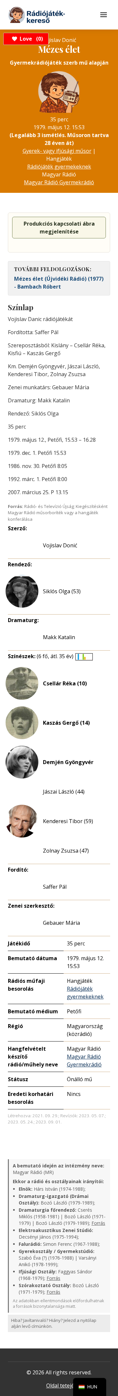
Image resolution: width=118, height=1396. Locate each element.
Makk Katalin (59, 637)
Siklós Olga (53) (62, 591)
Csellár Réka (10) (65, 683)
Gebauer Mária (61, 922)
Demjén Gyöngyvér (68, 762)
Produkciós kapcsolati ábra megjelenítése (59, 227)
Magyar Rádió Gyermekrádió (59, 182)
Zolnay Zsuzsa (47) (66, 850)
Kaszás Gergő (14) (66, 722)
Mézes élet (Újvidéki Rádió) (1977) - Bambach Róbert (59, 282)
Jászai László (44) (64, 791)
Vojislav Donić (60, 545)
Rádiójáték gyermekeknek (59, 166)
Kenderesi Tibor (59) (68, 821)
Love (30, 38)
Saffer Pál (55, 886)
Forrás (98, 1223)
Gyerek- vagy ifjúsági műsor (57, 150)
